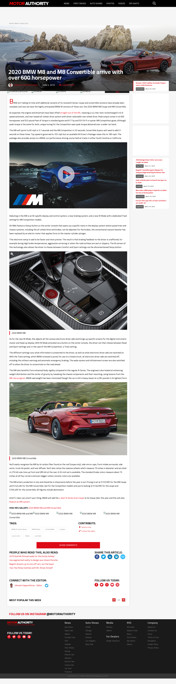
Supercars (139, 176)
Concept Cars (70, 637)
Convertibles (50, 529)
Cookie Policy (153, 644)
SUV (66, 641)
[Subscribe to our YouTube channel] (112, 585)
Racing (67, 651)
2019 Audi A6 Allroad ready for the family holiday (31, 556)
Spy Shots (134, 3)
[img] (97, 556)
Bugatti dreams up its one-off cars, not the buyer (31, 564)
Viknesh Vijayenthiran (25, 85)
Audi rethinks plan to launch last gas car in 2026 (151, 181)
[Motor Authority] (29, 3)
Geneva (88, 637)
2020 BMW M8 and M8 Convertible (45, 508)
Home (11, 23)
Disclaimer (152, 641)
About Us (151, 627)
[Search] (160, 3)
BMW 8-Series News (19, 529)
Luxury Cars (24, 23)
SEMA (88, 627)
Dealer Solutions (113, 641)
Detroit (88, 634)
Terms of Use (153, 637)
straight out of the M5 (70, 113)
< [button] (114, 600)
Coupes (62, 529)
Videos (121, 3)
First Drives (79, 3)
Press (150, 634)
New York (89, 644)
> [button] (123, 600)
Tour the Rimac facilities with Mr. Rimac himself (31, 568)
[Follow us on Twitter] (101, 585)
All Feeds (130, 627)
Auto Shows (96, 3)
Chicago (88, 630)
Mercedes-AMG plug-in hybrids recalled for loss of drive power (151, 191)
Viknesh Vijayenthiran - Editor (29, 585)
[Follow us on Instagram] (107, 585)
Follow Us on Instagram (42, 614)
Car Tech (68, 668)
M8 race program (17, 378)
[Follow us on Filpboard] (117, 585)
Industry (139, 186)
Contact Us (152, 630)
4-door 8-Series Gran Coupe (71, 498)
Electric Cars (69, 661)
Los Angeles (90, 641)
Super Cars (69, 630)
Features (68, 671)
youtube (38, 535)
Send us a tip (86, 527)
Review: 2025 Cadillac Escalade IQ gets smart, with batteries (151, 84)
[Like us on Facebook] (96, 585)
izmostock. (105, 676)
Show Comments (68, 545)
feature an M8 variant (19, 502)
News (66, 3)
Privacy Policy (153, 647)
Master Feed (132, 630)
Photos (110, 3)
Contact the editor (88, 531)
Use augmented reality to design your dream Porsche (33, 560)
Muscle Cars (69, 654)
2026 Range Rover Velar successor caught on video (149, 161)
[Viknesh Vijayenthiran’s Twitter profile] (44, 585)
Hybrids (68, 644)
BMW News (36, 529)
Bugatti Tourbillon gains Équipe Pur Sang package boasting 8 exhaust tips (150, 171)
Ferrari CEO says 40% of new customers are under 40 (151, 202)
